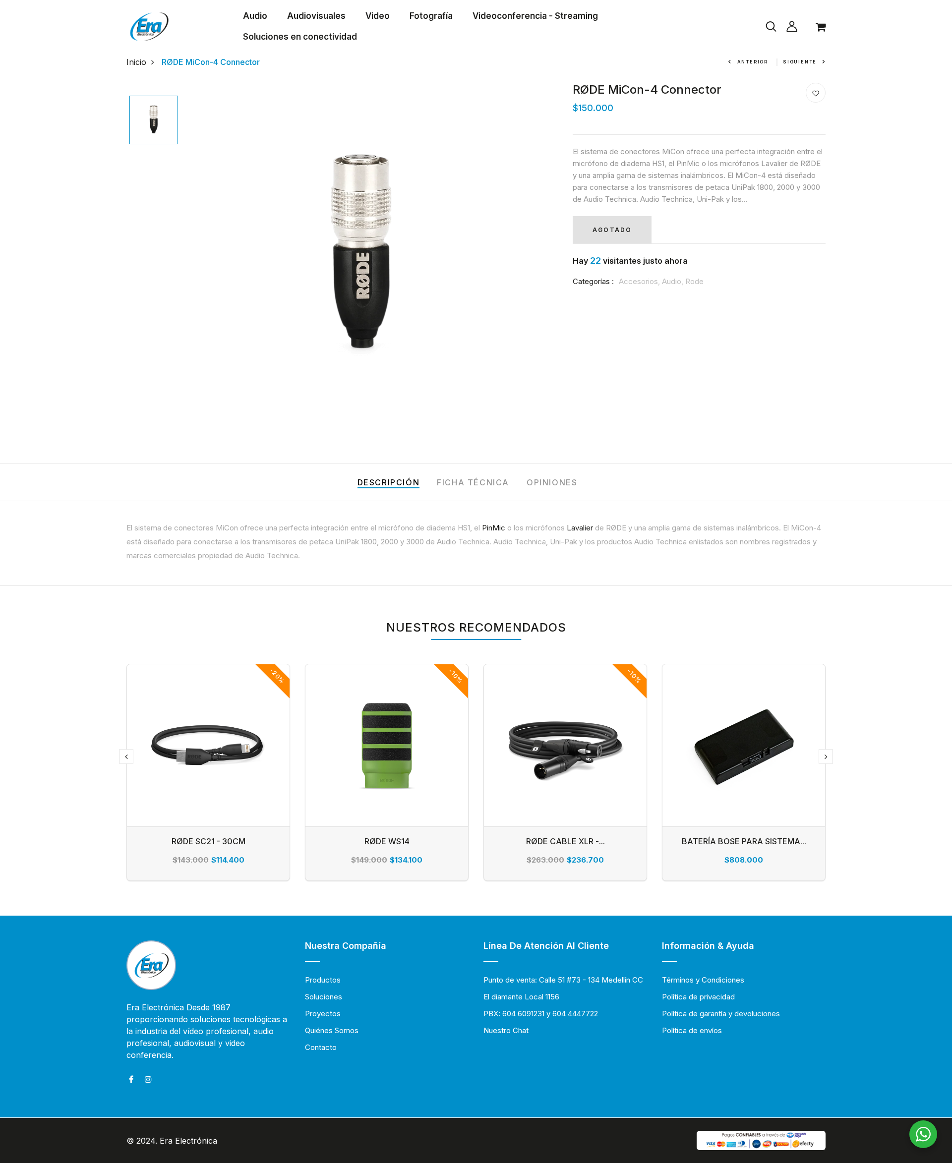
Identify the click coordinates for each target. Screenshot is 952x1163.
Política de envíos (692, 1030)
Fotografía (431, 16)
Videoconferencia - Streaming (535, 16)
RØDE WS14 (387, 841)
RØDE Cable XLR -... (565, 841)
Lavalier (580, 527)
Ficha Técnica (473, 482)
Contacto (321, 1047)
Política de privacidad (698, 996)
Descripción (388, 482)
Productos (323, 980)
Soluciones (323, 996)
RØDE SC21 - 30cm (208, 841)
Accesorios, (640, 281)
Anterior (752, 61)
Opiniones (552, 482)
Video (377, 16)
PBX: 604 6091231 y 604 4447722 (540, 1013)
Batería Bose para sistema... (744, 841)
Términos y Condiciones (703, 980)
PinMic (493, 527)
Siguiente (800, 61)
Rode (694, 281)
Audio (255, 16)
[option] (153, 120)
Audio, (673, 281)
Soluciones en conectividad (300, 37)
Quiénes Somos (331, 1030)
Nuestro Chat (506, 1030)
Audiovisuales (316, 16)
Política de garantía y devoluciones (721, 1013)
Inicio (136, 62)
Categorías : (593, 281)
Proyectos (323, 1013)
